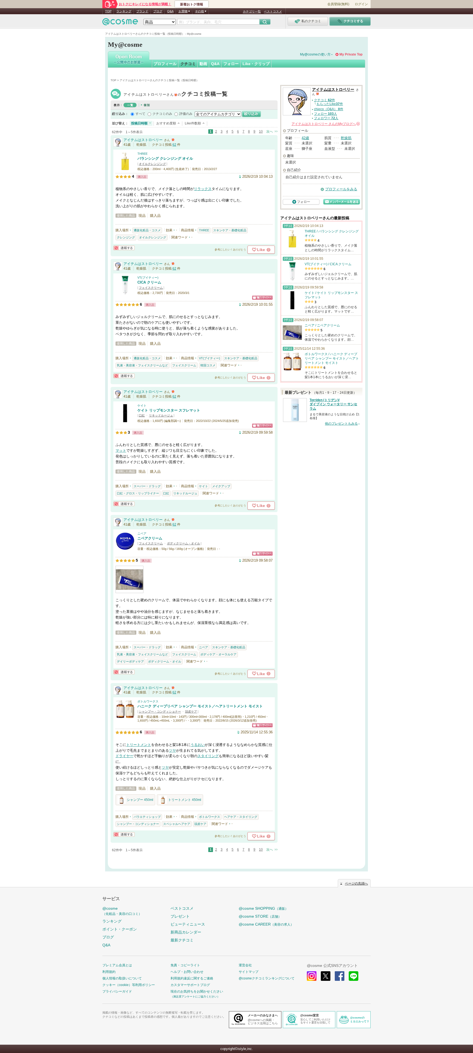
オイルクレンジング (152, 163)
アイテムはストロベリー (175, 94)
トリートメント (138, 745)
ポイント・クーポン (119, 929)
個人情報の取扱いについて (122, 978)
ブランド (142, 11)
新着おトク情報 (191, 4)
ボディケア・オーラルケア (218, 654)
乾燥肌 (346, 138)
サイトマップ (248, 972)
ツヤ (172, 750)
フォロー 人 (325, 114)
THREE (142, 153)
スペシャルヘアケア (176, 824)
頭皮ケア (191, 711)
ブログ (157, 11)
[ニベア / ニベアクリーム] (125, 548)
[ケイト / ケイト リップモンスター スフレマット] (125, 420)
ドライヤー (124, 756)
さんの (325, 124)
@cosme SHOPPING (263, 908)
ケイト (141, 405)
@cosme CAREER (266, 924)
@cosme (122, 911)
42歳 (305, 138)
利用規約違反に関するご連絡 (192, 978)
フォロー (231, 64)
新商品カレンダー (186, 932)
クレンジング (126, 237)
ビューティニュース (188, 924)
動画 (203, 64)
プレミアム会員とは (117, 965)
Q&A (170, 11)
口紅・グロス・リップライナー (138, 493)
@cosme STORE (260, 916)
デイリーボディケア (130, 661)
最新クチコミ (182, 940)
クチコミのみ (162, 114)
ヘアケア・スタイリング (240, 816)
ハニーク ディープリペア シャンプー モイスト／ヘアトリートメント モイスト (200, 706)
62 (174, 145)
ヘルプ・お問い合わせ (187, 972)
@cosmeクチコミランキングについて (267, 978)
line (353, 976)
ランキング (123, 11)
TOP (108, 11)
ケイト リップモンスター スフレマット (168, 410)
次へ (269, 131)
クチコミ (188, 64)
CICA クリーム (149, 282)
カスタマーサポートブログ (190, 985)
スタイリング (208, 756)
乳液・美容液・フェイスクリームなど (142, 365)
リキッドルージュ (161, 415)
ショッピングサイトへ (262, 298)
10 (261, 131)
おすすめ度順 (166, 123)
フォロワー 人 (326, 118)
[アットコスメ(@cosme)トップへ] (120, 23)
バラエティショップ (147, 816)
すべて (140, 114)
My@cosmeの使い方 (315, 54)
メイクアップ (221, 486)
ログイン (361, 4)
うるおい (198, 745)
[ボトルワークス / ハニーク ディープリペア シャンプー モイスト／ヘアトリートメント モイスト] (125, 716)
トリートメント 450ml (184, 800)
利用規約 (109, 972)
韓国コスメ (207, 365)
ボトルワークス (147, 701)
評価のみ (185, 114)
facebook (339, 976)
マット (121, 450)
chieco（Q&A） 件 (328, 109)
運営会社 (245, 965)
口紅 (142, 415)
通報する (124, 248)
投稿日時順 (139, 123)
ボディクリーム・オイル (183, 543)
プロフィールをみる (341, 189)
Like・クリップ (256, 64)
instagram (311, 976)
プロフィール (165, 64)
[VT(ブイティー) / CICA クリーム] (125, 292)
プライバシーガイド (117, 991)
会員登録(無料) (338, 4)
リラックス (203, 189)
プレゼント (180, 916)
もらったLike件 (329, 104)
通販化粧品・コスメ (147, 230)
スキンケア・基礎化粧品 (229, 230)
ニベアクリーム (149, 538)
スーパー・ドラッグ (147, 486)
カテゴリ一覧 (252, 11)
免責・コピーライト (185, 965)
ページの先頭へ (356, 883)
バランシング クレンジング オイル (165, 158)
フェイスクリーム (151, 287)
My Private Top (350, 54)
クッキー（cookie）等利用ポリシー (128, 985)
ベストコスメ (273, 11)
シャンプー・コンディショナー (160, 711)
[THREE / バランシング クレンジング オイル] (125, 168)
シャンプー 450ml (140, 800)
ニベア (141, 533)
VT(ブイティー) (147, 277)
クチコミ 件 (324, 100)
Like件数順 (193, 123)
